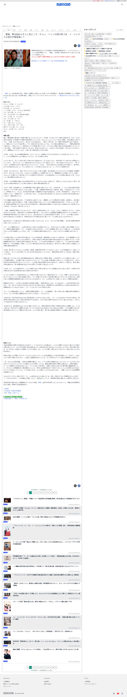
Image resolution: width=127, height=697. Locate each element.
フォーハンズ (101, 70)
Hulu (101, 43)
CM (47, 30)
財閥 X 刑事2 (95, 63)
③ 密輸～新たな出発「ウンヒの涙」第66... (96, 90)
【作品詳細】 (8, 398)
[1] (28, 492)
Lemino (94, 43)
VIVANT (109, 34)
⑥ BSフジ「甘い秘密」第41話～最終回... (96, 97)
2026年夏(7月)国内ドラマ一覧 (93, 36)
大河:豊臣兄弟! (100, 34)
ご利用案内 (6, 681)
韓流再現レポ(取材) (91, 51)
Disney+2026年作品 (118, 39)
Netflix (7, 388)
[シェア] (79, 45)
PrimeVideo (89, 41)
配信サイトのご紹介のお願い (11, 684)
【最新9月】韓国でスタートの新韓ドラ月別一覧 (99, 48)
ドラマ (20, 30)
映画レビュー (115, 78)
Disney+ (107, 39)
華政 (97, 60)
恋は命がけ (113, 63)
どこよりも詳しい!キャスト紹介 (108, 53)
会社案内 (46, 681)
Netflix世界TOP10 (91, 56)
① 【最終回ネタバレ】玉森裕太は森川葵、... (97, 85)
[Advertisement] (63, 16)
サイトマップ (7, 686)
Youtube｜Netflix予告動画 (13, 391)
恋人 (109, 60)
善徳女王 (103, 60)
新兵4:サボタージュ (90, 70)
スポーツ (61, 30)
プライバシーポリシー (90, 684)
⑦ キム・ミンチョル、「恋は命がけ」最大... (97, 100)
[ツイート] (75, 45)
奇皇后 (91, 60)
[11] (56, 492)
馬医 (110, 56)
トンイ (87, 58)
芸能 (31, 30)
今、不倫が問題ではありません (93, 68)
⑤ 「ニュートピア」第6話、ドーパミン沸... (97, 95)
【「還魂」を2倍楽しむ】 (20, 398)
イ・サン (116, 56)
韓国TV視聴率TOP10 (91, 53)
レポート (53, 30)
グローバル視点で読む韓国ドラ (93, 46)
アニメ (36, 30)
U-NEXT (87, 43)
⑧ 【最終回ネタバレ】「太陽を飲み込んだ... (97, 102)
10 (53, 492)
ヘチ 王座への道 (102, 56)
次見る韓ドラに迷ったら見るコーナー (95, 75)
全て (9, 30)
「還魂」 (39, 382)
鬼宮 (86, 60)
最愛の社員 (88, 65)
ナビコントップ (6, 26)
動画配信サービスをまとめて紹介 (94, 80)
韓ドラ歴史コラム (110, 43)
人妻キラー (105, 63)
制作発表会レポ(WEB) (105, 51)
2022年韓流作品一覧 (60, 61)
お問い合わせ (47, 684)
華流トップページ (90, 73)
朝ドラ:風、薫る (89, 34)
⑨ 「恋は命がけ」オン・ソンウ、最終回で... (97, 105)
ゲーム (68, 30)
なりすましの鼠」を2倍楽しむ (112, 68)
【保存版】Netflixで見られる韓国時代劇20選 (97, 78)
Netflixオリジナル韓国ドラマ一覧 (42, 61)
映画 (25, 30)
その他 (74, 30)
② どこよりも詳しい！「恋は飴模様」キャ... (97, 88)
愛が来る (87, 63)
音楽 (42, 30)
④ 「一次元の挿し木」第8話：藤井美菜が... (97, 92)
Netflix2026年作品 (98, 39)
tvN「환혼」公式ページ (12, 393)
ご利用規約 (87, 681)
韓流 (14, 30)
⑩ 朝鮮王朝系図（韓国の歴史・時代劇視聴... (97, 107)
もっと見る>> (114, 83)
